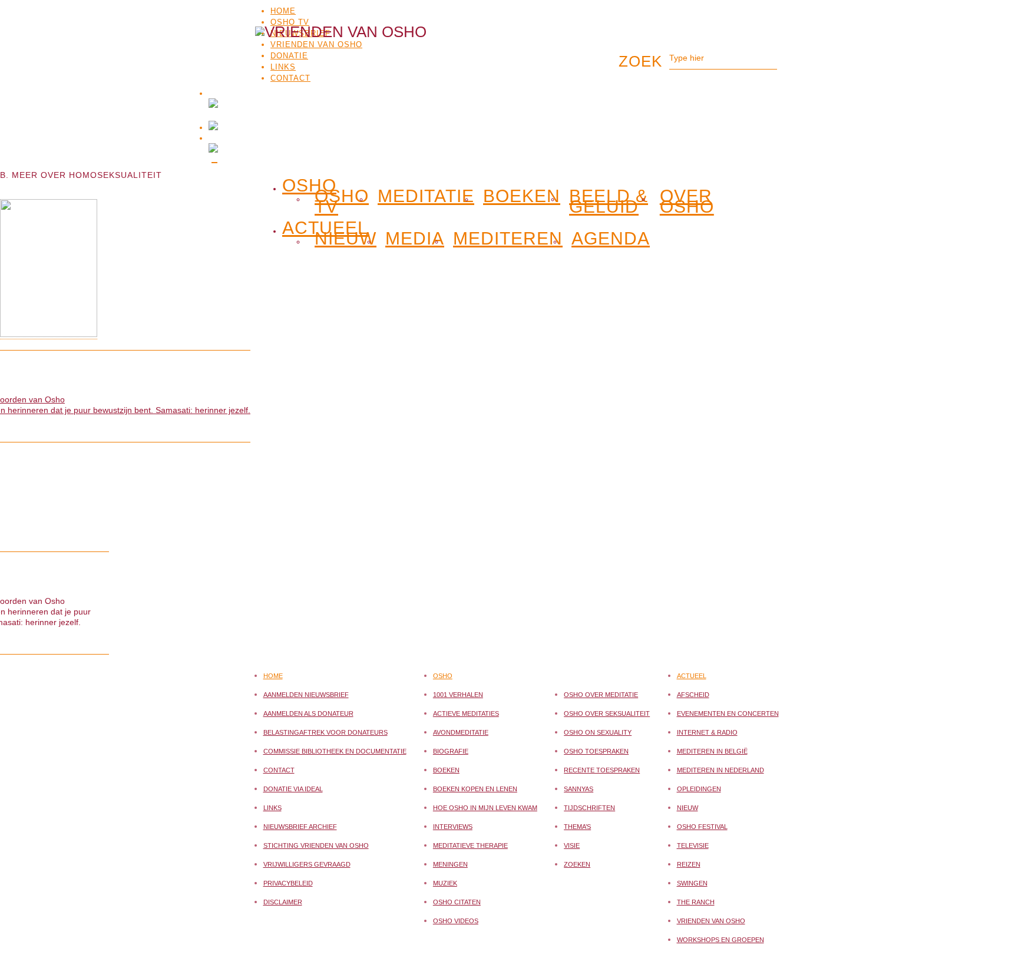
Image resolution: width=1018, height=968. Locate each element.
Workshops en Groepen (720, 939)
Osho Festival (702, 826)
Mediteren (508, 238)
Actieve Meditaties (466, 713)
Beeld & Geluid (608, 201)
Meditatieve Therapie (470, 845)
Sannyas (578, 788)
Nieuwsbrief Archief (300, 826)
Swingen (692, 883)
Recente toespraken (602, 770)
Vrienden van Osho (711, 920)
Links (272, 807)
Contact (279, 770)
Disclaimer (282, 902)
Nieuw (345, 238)
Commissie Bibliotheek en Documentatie (334, 751)
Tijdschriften (589, 807)
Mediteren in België (712, 751)
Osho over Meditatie (601, 694)
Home (283, 10)
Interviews (452, 826)
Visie (572, 845)
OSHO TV (289, 22)
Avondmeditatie (460, 732)
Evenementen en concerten (728, 713)
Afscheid (693, 694)
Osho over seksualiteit (607, 713)
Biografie (450, 751)
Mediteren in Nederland (720, 770)
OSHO (309, 183)
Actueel (691, 675)
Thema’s (577, 826)
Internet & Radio (707, 732)
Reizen (688, 864)
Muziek (445, 883)
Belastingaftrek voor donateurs (325, 732)
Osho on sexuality (598, 732)
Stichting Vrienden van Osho (316, 845)
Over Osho (687, 201)
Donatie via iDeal (293, 788)
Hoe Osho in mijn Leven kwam (485, 807)
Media (414, 238)
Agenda (610, 238)
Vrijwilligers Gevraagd (307, 864)
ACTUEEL (325, 225)
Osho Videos (455, 920)
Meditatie (426, 196)
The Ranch (696, 902)
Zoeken (577, 864)
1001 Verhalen (458, 694)
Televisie (693, 845)
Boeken (521, 196)
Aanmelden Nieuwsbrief (306, 694)
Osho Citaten (457, 902)
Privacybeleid (288, 883)
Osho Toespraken (596, 751)
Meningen (450, 864)
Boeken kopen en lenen (475, 788)
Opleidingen (699, 788)
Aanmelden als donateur (308, 713)
